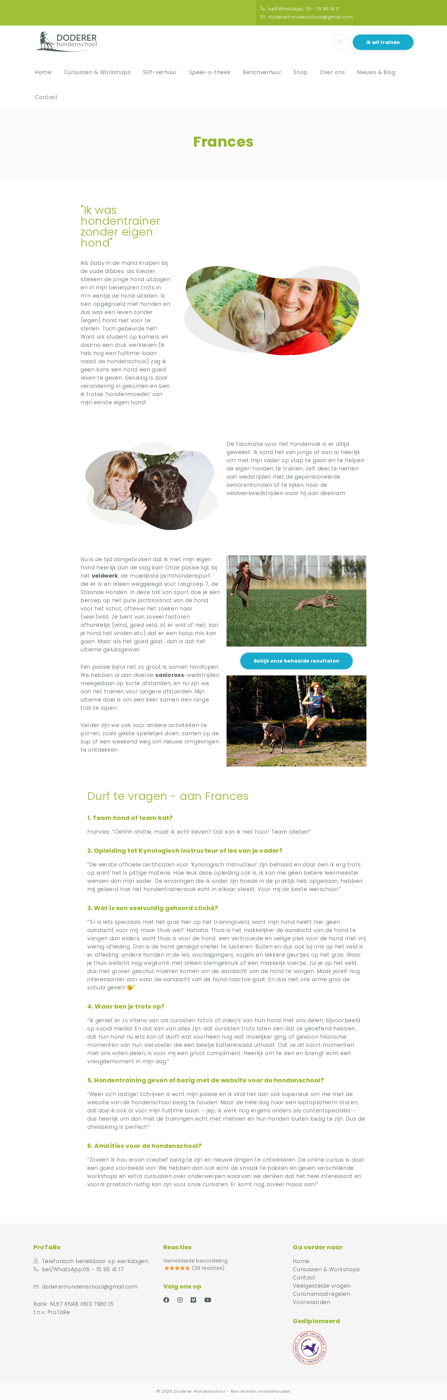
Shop (300, 72)
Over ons (332, 72)
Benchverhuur (262, 72)
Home (43, 72)
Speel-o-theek (210, 72)
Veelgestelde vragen (322, 1285)
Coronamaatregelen (321, 1294)
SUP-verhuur (160, 72)
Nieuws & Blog (376, 72)
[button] (296, 661)
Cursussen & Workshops (97, 72)
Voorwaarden (311, 1302)
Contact (46, 97)
